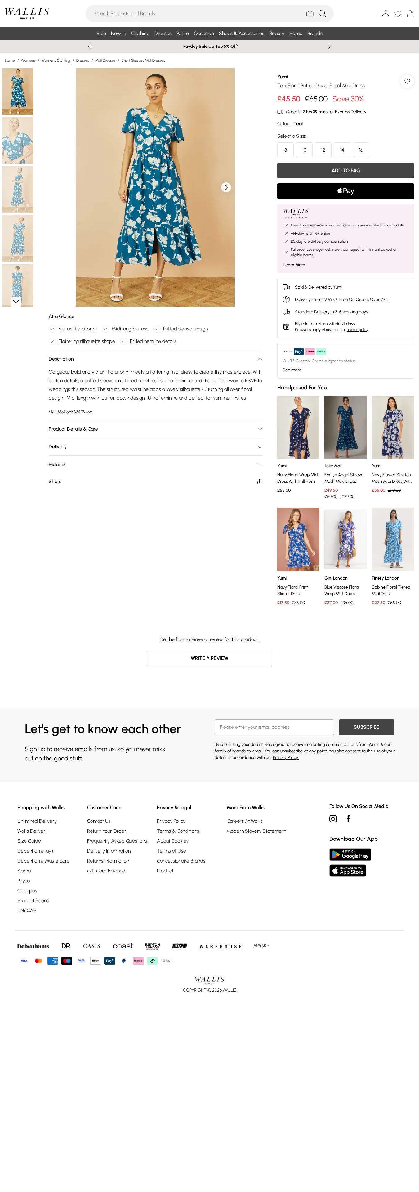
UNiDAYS (27, 910)
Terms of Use (171, 851)
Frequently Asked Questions (117, 841)
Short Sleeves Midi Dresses (143, 60)
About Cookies (173, 841)
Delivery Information (109, 851)
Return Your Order (106, 831)
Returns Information (108, 861)
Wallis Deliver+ (32, 831)
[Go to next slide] (226, 187)
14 (342, 150)
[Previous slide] (89, 46)
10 (304, 150)
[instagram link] (333, 818)
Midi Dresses (105, 60)
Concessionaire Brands (181, 861)
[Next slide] (330, 46)
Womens (28, 60)
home (10, 60)
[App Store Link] (350, 862)
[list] (155, 187)
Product (165, 871)
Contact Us (99, 821)
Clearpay (27, 891)
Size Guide (29, 841)
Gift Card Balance (106, 871)
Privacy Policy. (286, 757)
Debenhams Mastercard (43, 861)
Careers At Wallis (244, 821)
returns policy (357, 330)
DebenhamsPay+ (35, 851)
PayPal (24, 881)
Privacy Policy (171, 821)
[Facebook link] (348, 818)
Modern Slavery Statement (256, 831)
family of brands (230, 751)
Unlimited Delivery (37, 821)
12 (323, 150)
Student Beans (33, 900)
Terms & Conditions (178, 831)
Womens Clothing (56, 60)
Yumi (282, 77)
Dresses (82, 60)
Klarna (24, 871)
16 (361, 150)
